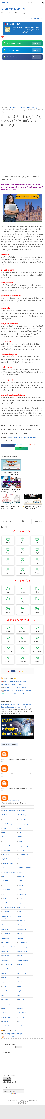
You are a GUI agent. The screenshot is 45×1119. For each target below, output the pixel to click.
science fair (6, 969)
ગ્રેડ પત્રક (4, 986)
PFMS (20, 890)
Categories (9, 19)
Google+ (31, 445)
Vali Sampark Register (9, 947)
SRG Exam (21, 921)
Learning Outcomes (8, 872)
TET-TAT (20, 938)
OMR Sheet (21, 885)
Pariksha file (22, 894)
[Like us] (31, 18)
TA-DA (20, 934)
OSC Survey (6, 890)
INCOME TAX (6, 850)
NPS (3, 885)
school (20, 964)
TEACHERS (5, 938)
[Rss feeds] (41, 18)
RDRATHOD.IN (23, 1100)
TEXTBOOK (5, 942)
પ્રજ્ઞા (19, 1004)
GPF (3, 841)
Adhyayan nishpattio (8, 811)
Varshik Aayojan (23, 947)
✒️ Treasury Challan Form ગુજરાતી (12, 1034)
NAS (3, 877)
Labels (14, 744)
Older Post (38, 521)
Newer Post (7, 521)
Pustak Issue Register (9, 907)
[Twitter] (16, 671)
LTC (3, 868)
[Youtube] (9, 671)
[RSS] (23, 671)
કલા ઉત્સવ (20, 978)
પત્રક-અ (4, 995)
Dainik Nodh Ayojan (8, 824)
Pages (6, 3)
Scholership (5, 929)
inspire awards (23, 960)
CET (3, 819)
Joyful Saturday (7, 859)
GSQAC (20, 841)
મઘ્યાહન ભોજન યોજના (23, 1013)
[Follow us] (38, 18)
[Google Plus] (20, 671)
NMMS (20, 881)
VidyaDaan (5, 951)
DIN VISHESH (22, 819)
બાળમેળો (4, 1013)
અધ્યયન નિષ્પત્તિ (5, 973)
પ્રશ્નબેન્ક (3, 1008)
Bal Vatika (5, 815)
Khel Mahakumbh (7, 863)
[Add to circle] (35, 18)
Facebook (7, 445)
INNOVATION (22, 850)
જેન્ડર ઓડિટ (5, 991)
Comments (6, 744)
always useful (12, 438)
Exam (4, 828)
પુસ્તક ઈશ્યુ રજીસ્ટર (6, 1004)
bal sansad (5, 956)
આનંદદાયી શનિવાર (22, 973)
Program (21, 903)
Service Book (6, 934)
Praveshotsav (6, 903)
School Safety (22, 929)
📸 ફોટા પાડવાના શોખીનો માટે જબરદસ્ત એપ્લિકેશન (14, 688)
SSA (3, 925)
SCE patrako (6, 912)
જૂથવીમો (20, 986)
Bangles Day (22, 815)
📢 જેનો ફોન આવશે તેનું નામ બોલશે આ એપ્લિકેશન (14, 682)
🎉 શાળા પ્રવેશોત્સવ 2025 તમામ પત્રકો (11, 1037)
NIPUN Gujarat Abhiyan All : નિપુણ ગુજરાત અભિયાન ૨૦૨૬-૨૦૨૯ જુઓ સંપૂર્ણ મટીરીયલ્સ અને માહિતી (26, 30)
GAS (3, 837)
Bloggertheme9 (22, 1102)
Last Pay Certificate (24, 868)
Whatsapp (20, 448)
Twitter (19, 445)
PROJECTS (5, 894)
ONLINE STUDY (23, 438)
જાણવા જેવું (33, 438)
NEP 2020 (21, 877)
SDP (19, 912)
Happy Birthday (23, 846)
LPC (19, 863)
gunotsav (5, 960)
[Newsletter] (26, 671)
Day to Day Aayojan (24, 824)
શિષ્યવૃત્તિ (20, 1026)
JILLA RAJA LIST (23, 855)
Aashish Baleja (13, 801)
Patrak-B (20, 899)
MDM (20, 872)
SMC (19, 916)
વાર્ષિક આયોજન (5, 1022)
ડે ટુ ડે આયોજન (21, 991)
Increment (5, 855)
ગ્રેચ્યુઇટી (20, 982)
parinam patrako (7, 964)
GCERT (20, 837)
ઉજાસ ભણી (4, 978)
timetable (21, 969)
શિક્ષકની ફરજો (5, 1026)
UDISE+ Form (22, 942)
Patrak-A (4, 899)
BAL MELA (21, 811)
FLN (19, 828)
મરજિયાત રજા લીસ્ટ (6, 1017)
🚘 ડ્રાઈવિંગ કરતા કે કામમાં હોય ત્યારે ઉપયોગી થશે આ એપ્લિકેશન (17, 691)
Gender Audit (6, 846)
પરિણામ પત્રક (21, 1000)
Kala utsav (21, 859)
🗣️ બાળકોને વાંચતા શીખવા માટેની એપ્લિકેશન (12, 685)
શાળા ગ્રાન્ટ (20, 1022)
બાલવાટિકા (20, 1008)
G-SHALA (21, 833)
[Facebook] (13, 671)
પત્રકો (19, 995)
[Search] (42, 3)
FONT (4, 833)
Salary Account (23, 925)
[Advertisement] (22, 83)
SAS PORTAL (22, 907)
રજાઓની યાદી (21, 1017)
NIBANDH (5, 881)
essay (20, 956)
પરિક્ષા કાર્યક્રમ (5, 1000)
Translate (18, 1094)
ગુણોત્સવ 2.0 (5, 982)
